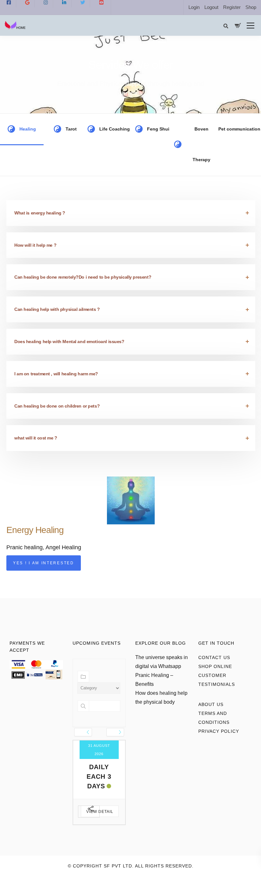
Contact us (214, 657)
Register (232, 7)
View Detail (99, 811)
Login (194, 7)
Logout (211, 7)
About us (210, 704)
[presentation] (83, 732)
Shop (250, 7)
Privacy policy (218, 731)
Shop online (215, 666)
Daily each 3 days (99, 776)
